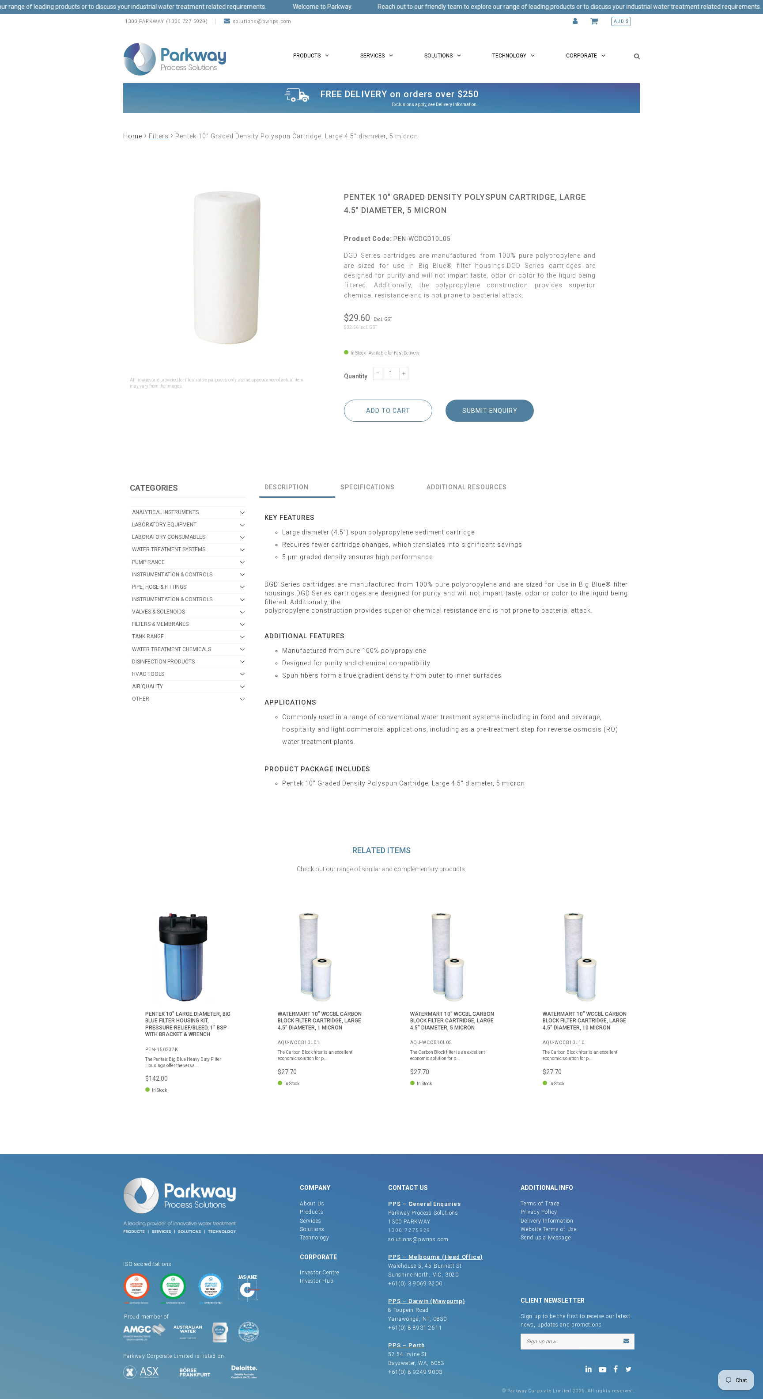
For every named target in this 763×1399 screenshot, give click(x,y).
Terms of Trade (540, 1204)
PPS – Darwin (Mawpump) (426, 1301)
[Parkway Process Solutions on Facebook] (618, 1368)
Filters (159, 136)
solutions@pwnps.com (262, 21)
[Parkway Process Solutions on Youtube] (604, 1368)
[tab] (297, 488)
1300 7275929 (409, 1230)
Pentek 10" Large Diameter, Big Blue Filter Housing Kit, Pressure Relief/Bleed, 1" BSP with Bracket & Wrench (187, 1024)
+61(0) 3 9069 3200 (415, 1284)
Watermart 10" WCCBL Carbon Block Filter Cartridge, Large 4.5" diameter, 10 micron (585, 1021)
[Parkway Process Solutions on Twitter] (630, 1368)
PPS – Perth (406, 1345)
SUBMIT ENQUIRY (489, 410)
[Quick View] (225, 925)
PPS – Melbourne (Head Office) (435, 1257)
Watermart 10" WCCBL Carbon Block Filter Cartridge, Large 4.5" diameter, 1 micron (320, 1021)
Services (310, 1221)
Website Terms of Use (549, 1229)
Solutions (312, 1229)
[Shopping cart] (595, 21)
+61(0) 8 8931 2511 (415, 1328)
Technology (314, 1238)
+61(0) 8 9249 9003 (415, 1372)
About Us (312, 1204)
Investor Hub (317, 1281)
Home (132, 136)
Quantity (355, 376)
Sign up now (541, 1341)
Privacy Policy (539, 1212)
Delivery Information (456, 104)
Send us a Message (546, 1238)
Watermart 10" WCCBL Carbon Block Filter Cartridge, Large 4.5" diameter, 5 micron (452, 1021)
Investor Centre (319, 1272)
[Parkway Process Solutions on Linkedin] (590, 1368)
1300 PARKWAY (409, 1222)
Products (311, 1212)
